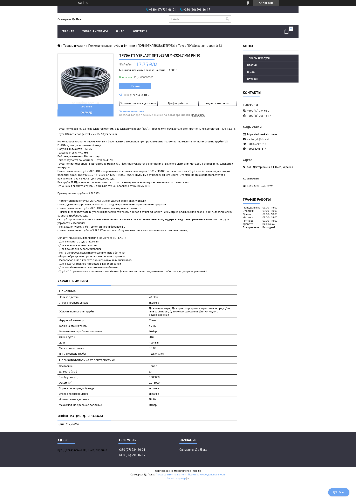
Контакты (139, 31)
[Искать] (227, 19)
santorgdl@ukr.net (258, 139)
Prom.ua (196, 470)
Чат (341, 492)
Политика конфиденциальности (207, 474)
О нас (120, 31)
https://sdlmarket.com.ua (262, 134)
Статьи (252, 65)
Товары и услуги (95, 31)
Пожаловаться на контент (171, 474)
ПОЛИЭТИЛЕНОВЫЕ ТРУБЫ (156, 45)
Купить (135, 86)
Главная (68, 31)
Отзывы (252, 79)
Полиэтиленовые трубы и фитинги (111, 45)
